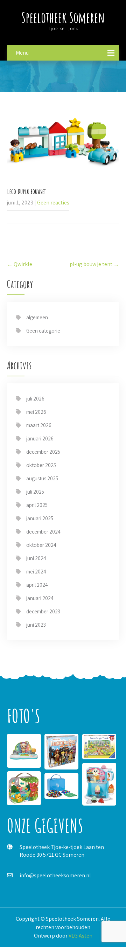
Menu (22, 52)
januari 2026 (40, 438)
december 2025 (43, 451)
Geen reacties (53, 202)
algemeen (37, 317)
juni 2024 (36, 558)
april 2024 (37, 585)
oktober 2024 (41, 545)
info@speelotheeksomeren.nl (55, 875)
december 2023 (43, 611)
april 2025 (37, 505)
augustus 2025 (42, 478)
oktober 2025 (41, 465)
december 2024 (43, 531)
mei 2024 (36, 571)
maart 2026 (38, 425)
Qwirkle (19, 264)
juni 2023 (36, 624)
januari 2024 (40, 598)
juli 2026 (35, 398)
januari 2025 (39, 518)
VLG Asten (80, 935)
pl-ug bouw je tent (94, 264)
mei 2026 (36, 412)
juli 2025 (35, 491)
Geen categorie (43, 330)
